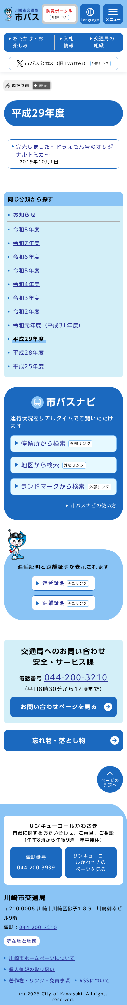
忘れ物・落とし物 (59, 740)
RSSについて (95, 980)
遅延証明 (64, 583)
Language (90, 19)
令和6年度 (26, 256)
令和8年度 (26, 229)
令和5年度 (26, 270)
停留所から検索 (56, 443)
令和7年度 (26, 243)
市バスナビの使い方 (94, 505)
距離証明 (64, 603)
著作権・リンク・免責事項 (39, 980)
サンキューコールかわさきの (90, 863)
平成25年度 (28, 366)
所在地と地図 (22, 941)
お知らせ (24, 214)
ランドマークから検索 (65, 486)
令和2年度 (26, 311)
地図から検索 (52, 465)
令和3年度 (26, 297)
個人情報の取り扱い (32, 969)
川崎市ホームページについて (42, 958)
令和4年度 (26, 284)
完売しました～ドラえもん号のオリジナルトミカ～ (64, 154)
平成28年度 (28, 352)
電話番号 (36, 862)
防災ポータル (59, 14)
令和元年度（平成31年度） (48, 325)
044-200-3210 (76, 677)
